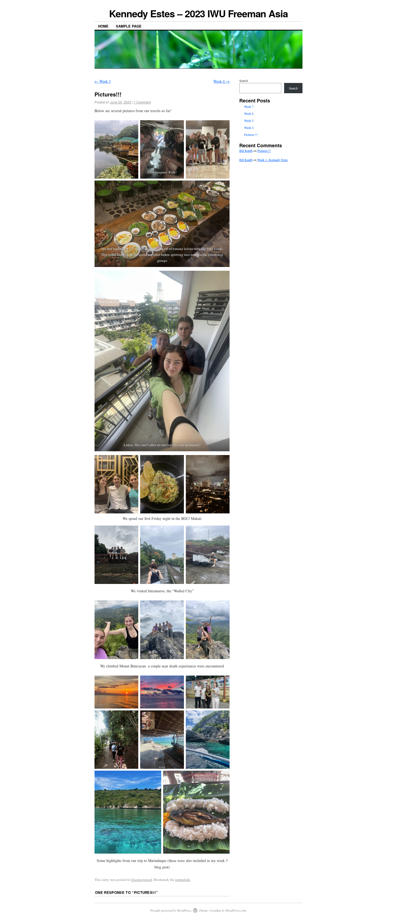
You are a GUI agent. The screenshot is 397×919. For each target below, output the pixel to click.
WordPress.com (236, 910)
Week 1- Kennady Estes (272, 160)
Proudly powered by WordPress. (171, 910)
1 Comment (142, 102)
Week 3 (103, 81)
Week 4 (221, 81)
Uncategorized (141, 879)
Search (243, 80)
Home (103, 26)
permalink (182, 879)
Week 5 (249, 120)
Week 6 (249, 113)
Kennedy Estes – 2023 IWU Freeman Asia (198, 13)
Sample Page (129, 26)
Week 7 (249, 106)
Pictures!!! (251, 134)
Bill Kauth (246, 150)
